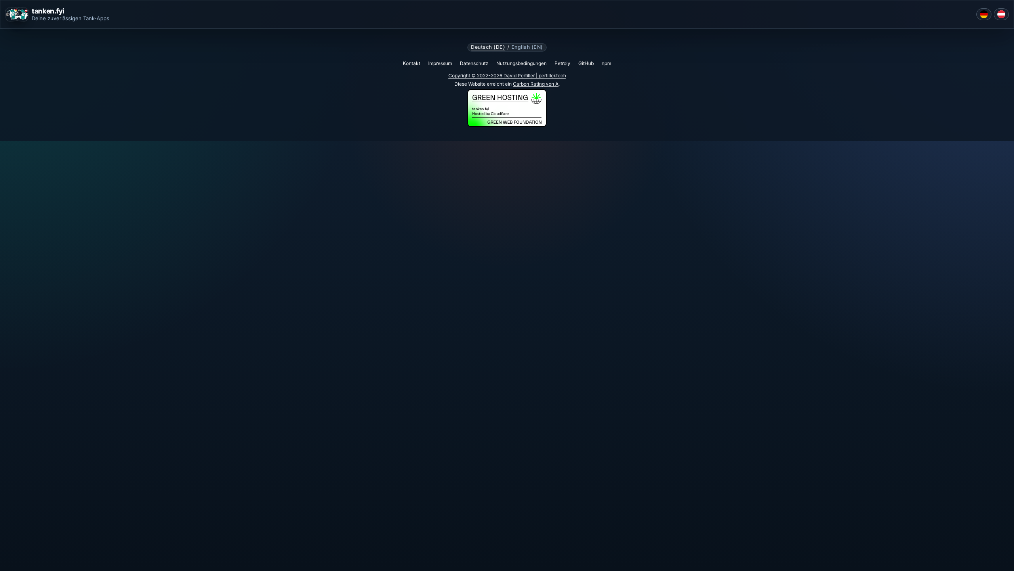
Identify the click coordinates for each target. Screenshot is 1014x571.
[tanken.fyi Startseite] (17, 14)
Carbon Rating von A (535, 84)
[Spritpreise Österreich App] (1001, 14)
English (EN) (527, 47)
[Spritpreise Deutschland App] (983, 14)
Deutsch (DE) (488, 47)
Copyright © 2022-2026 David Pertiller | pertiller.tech (507, 76)
